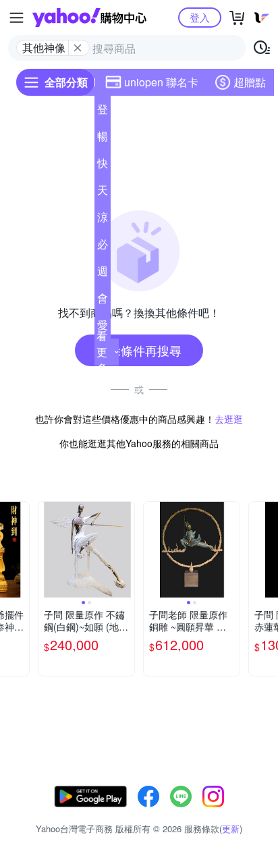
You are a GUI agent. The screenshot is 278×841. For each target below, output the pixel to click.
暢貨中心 (102, 139)
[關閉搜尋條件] (78, 48)
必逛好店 (102, 247)
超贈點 (249, 82)
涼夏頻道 (102, 220)
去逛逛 (229, 419)
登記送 (102, 112)
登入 (200, 17)
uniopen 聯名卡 (161, 82)
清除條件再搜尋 (139, 350)
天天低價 (102, 193)
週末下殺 (102, 274)
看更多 (101, 352)
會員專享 (102, 301)
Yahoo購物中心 (89, 17)
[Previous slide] (47, 550)
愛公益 (102, 328)
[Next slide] (20, 550)
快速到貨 (102, 166)
